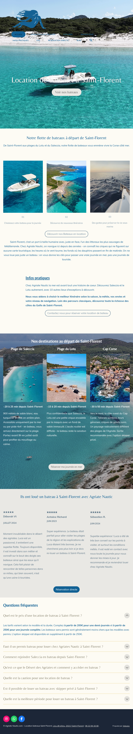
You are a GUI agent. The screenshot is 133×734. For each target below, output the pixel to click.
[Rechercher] (91, 40)
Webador (126, 726)
